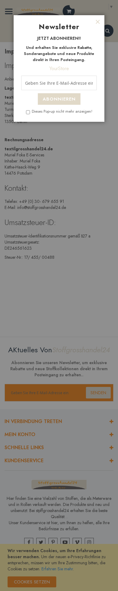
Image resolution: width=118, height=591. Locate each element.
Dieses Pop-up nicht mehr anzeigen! (62, 111)
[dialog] (59, 295)
